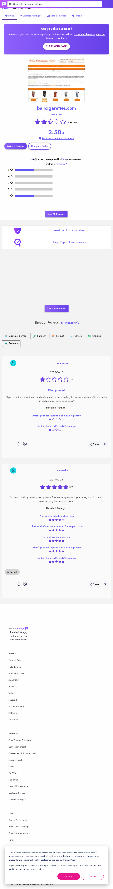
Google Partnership (18, 820)
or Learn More (59, 38)
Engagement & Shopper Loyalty (23, 753)
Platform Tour (15, 660)
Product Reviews (16, 673)
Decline (92, 876)
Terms (11, 840)
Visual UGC (14, 686)
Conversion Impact (17, 746)
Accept (68, 876)
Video (11, 693)
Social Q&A (14, 680)
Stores (5, 8)
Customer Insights (17, 799)
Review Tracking (16, 706)
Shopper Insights (16, 760)
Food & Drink (56, 114)
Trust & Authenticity (18, 833)
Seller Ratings (15, 667)
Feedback (13, 700)
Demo (11, 766)
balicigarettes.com (56, 108)
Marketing (13, 779)
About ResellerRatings (19, 826)
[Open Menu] (109, 4)
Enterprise (13, 719)
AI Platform (14, 713)
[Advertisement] (56, 281)
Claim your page (56, 46)
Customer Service (17, 793)
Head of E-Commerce (18, 786)
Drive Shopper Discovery (20, 740)
